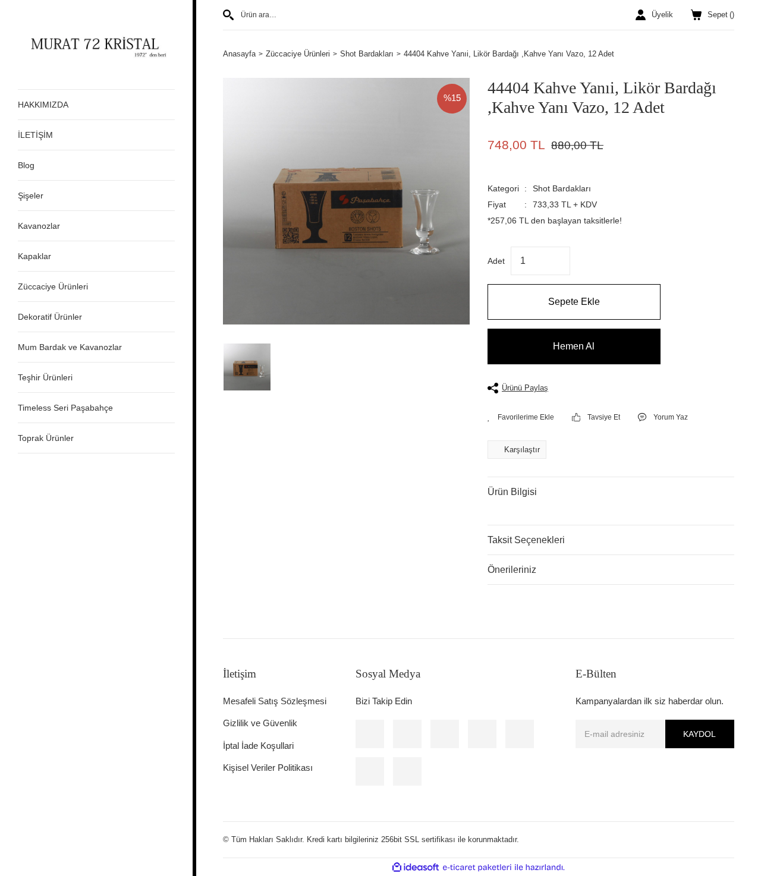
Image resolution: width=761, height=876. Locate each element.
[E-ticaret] (477, 868)
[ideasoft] (415, 867)
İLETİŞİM (35, 135)
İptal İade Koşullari (258, 745)
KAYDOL (699, 734)
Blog (26, 165)
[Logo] (96, 44)
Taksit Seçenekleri (526, 540)
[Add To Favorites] (521, 417)
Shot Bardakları (562, 188)
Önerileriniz (512, 570)
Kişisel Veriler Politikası (268, 767)
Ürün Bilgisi (512, 492)
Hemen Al (574, 346)
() (720, 14)
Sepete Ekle (574, 302)
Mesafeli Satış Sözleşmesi (274, 701)
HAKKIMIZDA (43, 104)
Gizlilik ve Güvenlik (260, 723)
